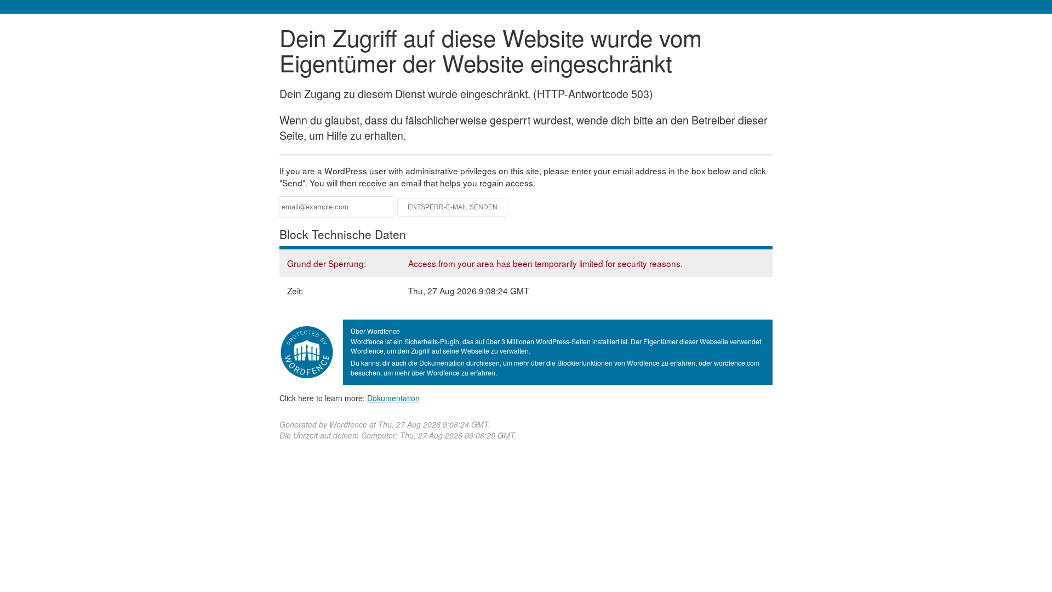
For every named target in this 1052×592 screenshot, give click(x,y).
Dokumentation (393, 397)
